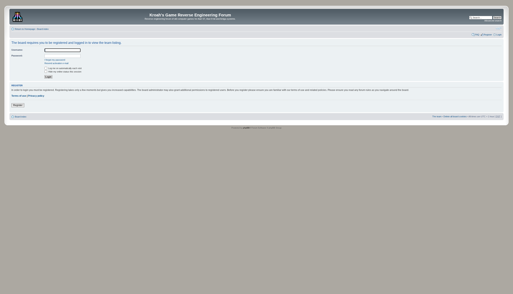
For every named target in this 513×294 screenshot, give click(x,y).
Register (488, 34)
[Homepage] (17, 16)
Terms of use (18, 95)
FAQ (477, 34)
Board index (43, 29)
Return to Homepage (25, 29)
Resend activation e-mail (56, 63)
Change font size (499, 28)
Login (499, 34)
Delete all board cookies (455, 116)
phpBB (246, 128)
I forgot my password (54, 60)
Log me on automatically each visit (65, 68)
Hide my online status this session (64, 71)
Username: (17, 50)
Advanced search (493, 20)
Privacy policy (36, 95)
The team (436, 116)
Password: (17, 55)
